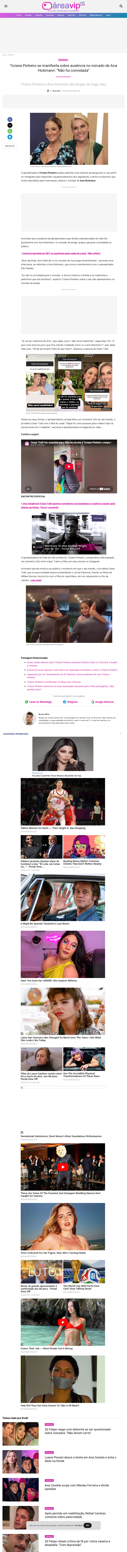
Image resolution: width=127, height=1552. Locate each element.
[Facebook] (9, 119)
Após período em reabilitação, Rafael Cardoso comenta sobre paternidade (75, 1515)
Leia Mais (78, 1525)
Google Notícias (104, 701)
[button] (111, 6)
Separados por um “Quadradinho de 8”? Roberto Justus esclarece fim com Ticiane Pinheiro (68, 676)
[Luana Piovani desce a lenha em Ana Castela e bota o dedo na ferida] (20, 1462)
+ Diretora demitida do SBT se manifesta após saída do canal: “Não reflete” (61, 253)
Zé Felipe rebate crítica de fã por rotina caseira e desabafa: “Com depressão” (77, 1543)
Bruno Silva (56, 91)
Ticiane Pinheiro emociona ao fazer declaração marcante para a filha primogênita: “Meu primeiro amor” (70, 688)
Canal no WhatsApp (40, 701)
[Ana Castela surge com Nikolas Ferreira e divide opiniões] (20, 1489)
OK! (87, 1525)
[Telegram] (9, 136)
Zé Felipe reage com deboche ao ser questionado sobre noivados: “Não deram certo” (78, 1431)
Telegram (72, 701)
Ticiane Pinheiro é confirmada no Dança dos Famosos (54, 682)
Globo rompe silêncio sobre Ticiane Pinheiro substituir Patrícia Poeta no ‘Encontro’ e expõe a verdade (72, 664)
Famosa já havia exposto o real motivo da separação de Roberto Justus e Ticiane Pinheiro (72, 670)
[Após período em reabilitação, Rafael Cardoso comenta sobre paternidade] (20, 1517)
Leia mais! (36, 580)
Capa (4, 55)
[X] (9, 125)
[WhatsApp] (9, 131)
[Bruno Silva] (48, 91)
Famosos (11, 55)
